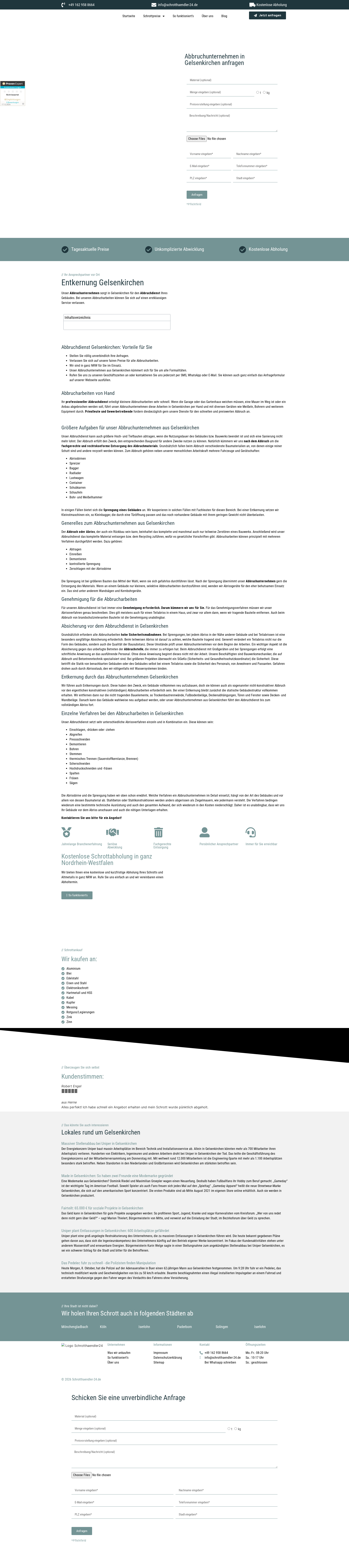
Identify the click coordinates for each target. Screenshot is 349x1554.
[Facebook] (66, 1359)
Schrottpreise (152, 16)
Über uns (207, 16)
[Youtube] (89, 1359)
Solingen (222, 1327)
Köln (103, 1327)
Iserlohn (144, 1327)
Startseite (128, 16)
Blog (224, 16)
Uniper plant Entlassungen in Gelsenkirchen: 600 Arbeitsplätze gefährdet (115, 1230)
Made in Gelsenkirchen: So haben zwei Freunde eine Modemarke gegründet (117, 1175)
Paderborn (184, 1327)
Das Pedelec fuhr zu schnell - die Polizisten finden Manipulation (108, 1263)
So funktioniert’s (183, 16)
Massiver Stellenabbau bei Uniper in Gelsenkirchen (99, 1143)
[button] (65, 1096)
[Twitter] (78, 1359)
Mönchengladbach (74, 1327)
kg (268, 93)
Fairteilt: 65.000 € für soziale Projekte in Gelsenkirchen (102, 1208)
